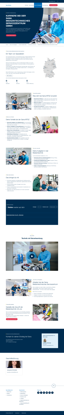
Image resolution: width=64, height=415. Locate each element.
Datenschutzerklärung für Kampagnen (24, 404)
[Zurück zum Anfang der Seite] (54, 386)
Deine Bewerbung (45, 5)
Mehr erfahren (9, 75)
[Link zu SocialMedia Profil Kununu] (44, 393)
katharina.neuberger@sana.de (48, 345)
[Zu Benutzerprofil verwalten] (57, 1)
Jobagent (22, 398)
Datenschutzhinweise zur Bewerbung (24, 401)
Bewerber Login (23, 396)
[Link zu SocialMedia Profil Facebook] (52, 393)
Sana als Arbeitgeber (38, 5)
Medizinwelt (9, 391)
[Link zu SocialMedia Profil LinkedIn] (38, 393)
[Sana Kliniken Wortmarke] (8, 5)
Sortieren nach (45, 206)
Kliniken (8, 393)
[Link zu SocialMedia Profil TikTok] (41, 393)
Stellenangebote (23, 391)
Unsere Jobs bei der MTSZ (12, 319)
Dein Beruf (26, 5)
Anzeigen (34, 206)
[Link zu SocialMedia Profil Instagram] (49, 393)
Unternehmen (9, 395)
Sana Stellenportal (53, 5)
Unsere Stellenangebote (11, 35)
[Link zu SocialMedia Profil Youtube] (47, 393)
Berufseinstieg (31, 5)
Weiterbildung (22, 393)
